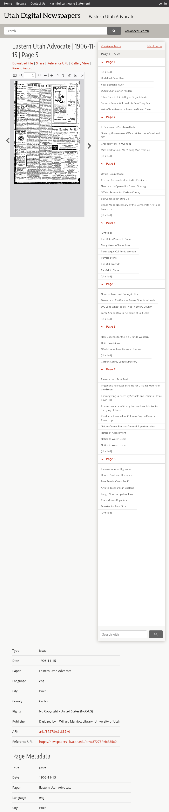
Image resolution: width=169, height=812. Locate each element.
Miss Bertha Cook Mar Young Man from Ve (125, 150)
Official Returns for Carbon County (120, 192)
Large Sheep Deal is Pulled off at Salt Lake (125, 313)
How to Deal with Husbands (117, 475)
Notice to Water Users (113, 439)
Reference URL (57, 63)
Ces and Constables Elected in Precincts (124, 180)
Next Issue (154, 46)
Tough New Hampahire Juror (117, 494)
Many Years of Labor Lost (115, 245)
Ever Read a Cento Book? (115, 481)
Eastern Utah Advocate (112, 16)
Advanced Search (137, 31)
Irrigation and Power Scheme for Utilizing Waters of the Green (130, 387)
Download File (22, 63)
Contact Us (38, 3)
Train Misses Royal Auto (114, 500)
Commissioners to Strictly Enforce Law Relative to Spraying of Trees (129, 408)
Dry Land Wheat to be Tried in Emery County (126, 306)
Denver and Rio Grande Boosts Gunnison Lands (128, 300)
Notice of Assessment (113, 432)
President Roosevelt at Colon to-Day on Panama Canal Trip (128, 418)
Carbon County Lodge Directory (119, 361)
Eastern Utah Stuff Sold (114, 379)
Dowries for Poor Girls (113, 506)
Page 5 (110, 284)
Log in (163, 3)
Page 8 (110, 459)
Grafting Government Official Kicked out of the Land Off (130, 135)
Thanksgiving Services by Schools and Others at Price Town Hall (131, 398)
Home (8, 3)
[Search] (114, 31)
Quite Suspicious (110, 343)
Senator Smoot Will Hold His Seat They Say (125, 103)
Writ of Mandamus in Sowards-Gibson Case (126, 109)
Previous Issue (111, 46)
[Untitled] (106, 72)
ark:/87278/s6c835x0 (54, 731)
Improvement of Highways (116, 469)
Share (40, 63)
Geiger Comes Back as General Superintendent (128, 426)
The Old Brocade (110, 264)
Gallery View (80, 63)
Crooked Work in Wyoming (116, 143)
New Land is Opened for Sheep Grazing (123, 186)
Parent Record (22, 68)
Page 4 (110, 223)
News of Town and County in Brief (120, 294)
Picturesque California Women (118, 251)
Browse (21, 3)
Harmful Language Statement (69, 3)
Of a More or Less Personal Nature (121, 349)
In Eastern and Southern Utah (118, 127)
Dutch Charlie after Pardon (116, 91)
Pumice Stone (109, 257)
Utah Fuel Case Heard (113, 78)
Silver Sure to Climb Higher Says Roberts (124, 97)
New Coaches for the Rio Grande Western (125, 337)
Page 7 (110, 369)
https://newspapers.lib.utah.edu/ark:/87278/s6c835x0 (78, 741)
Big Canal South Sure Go (115, 198)
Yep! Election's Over (112, 84)
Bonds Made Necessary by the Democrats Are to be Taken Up (130, 206)
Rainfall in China (110, 270)
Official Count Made (112, 174)
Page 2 (110, 117)
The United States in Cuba (116, 239)
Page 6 (110, 326)
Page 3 (110, 163)
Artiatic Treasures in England (117, 488)
